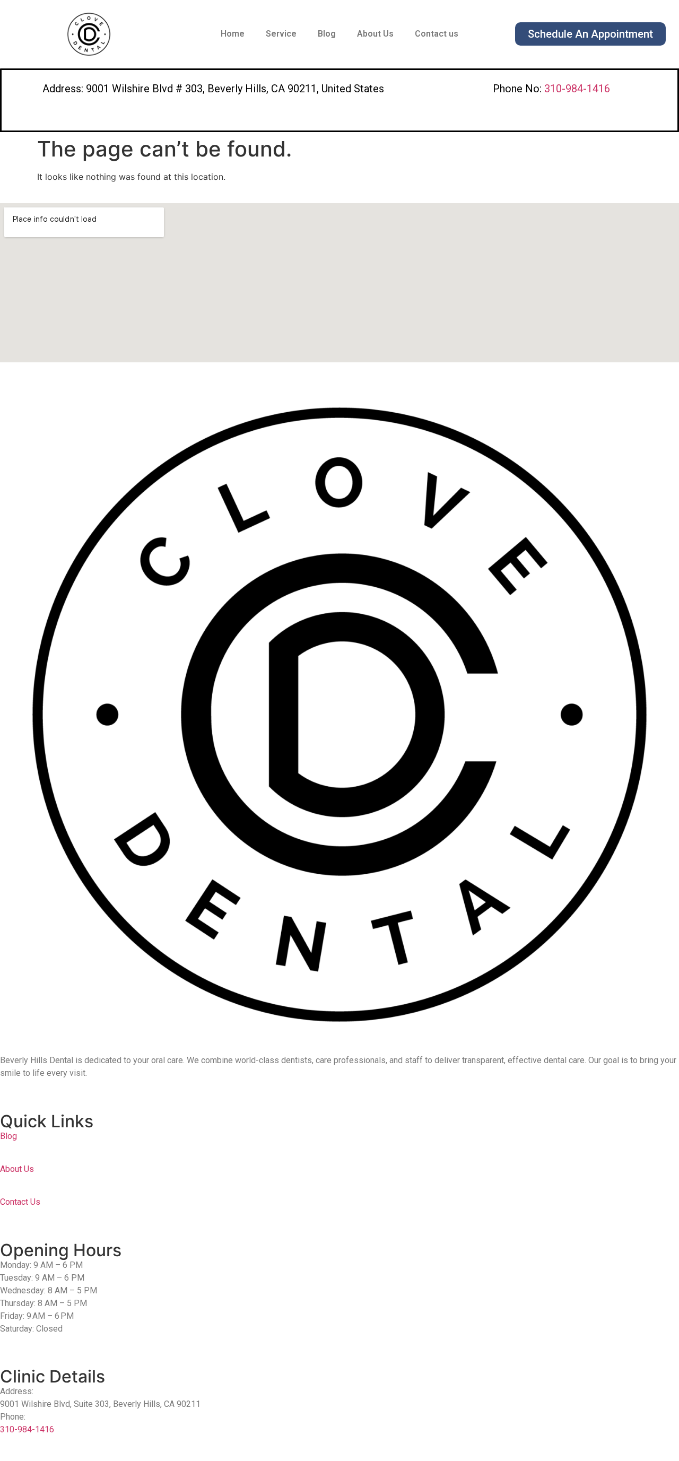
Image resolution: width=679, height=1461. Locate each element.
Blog (327, 34)
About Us (375, 34)
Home (233, 34)
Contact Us (20, 1202)
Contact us (436, 34)
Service (281, 34)
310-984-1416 (577, 88)
